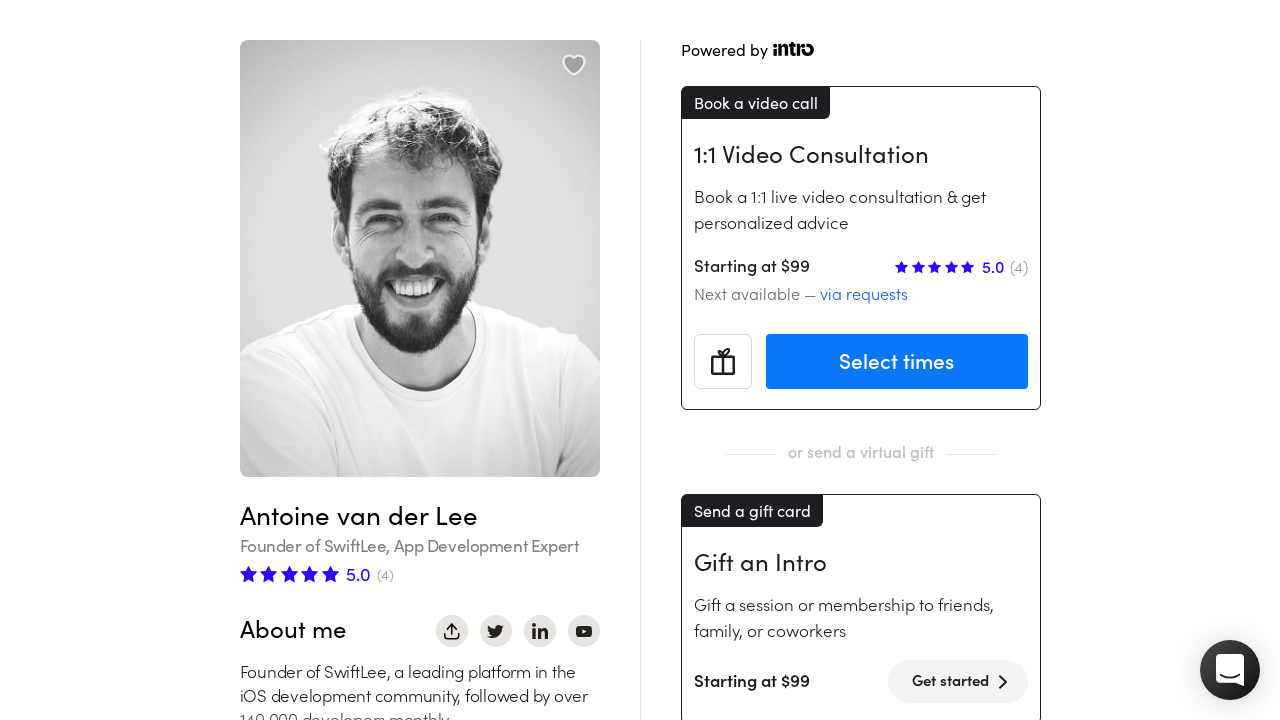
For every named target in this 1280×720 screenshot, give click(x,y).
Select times (896, 361)
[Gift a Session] (723, 362)
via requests (864, 294)
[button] (1230, 670)
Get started (950, 680)
